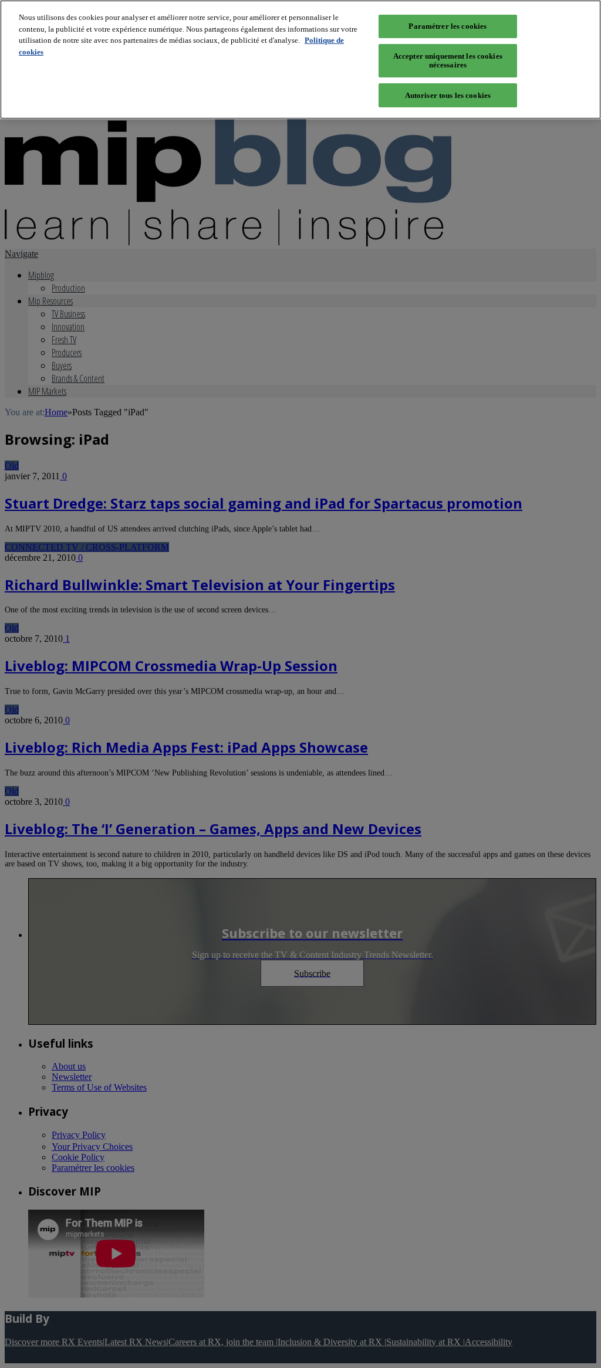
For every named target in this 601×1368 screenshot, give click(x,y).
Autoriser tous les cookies (448, 95)
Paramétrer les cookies (447, 26)
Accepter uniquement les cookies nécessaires (447, 61)
